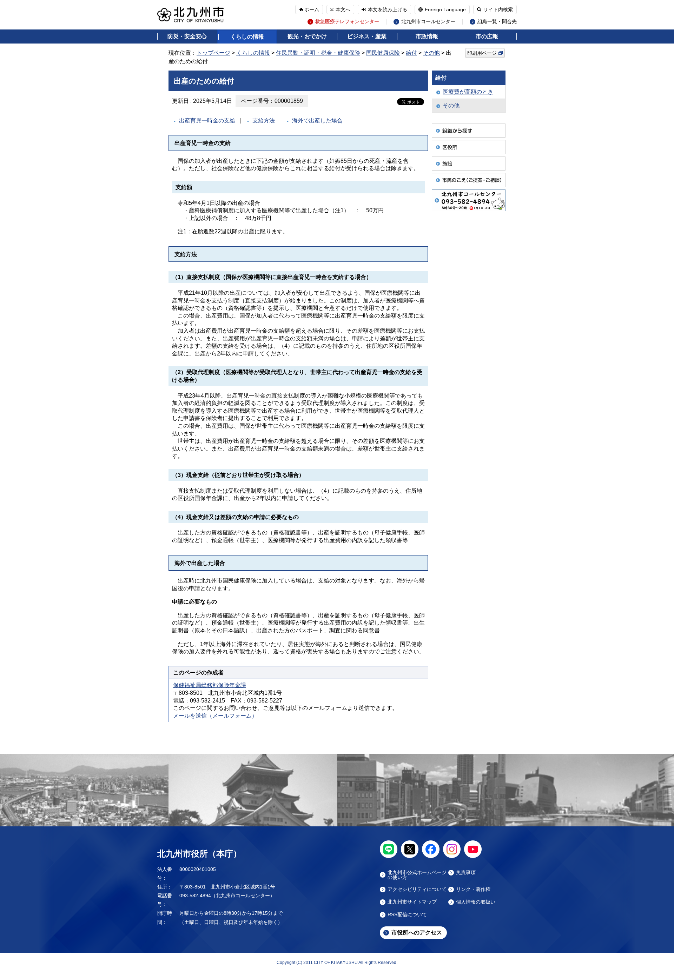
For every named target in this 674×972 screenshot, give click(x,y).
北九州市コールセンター (428, 21)
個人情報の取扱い (475, 902)
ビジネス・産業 (366, 36)
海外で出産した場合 (317, 121)
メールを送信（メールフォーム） (215, 716)
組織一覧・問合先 (497, 21)
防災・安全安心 (187, 36)
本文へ (343, 9)
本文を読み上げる (387, 9)
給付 (411, 53)
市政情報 (427, 36)
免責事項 (466, 872)
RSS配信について (407, 914)
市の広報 (487, 36)
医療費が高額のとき (468, 92)
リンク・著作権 (473, 889)
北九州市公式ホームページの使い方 (417, 875)
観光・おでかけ (307, 36)
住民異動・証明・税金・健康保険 (318, 53)
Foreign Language (445, 9)
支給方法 (263, 121)
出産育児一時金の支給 (207, 121)
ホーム (311, 9)
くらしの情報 (247, 37)
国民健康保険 (383, 53)
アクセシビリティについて (417, 889)
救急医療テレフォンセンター (347, 21)
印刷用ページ (482, 53)
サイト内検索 (498, 9)
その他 (431, 53)
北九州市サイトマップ (412, 902)
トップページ (213, 53)
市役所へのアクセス (416, 933)
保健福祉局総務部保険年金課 (209, 685)
